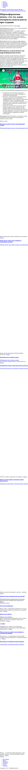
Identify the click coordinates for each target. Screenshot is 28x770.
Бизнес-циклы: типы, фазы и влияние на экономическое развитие (10, 241)
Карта (4, 7)
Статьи (4, 764)
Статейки (2, 623)
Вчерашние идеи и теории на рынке (9, 357)
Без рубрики (6, 759)
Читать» (2, 237)
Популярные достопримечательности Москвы (11, 9)
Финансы (5, 3)
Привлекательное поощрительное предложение (12, 596)
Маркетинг (5, 5)
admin (18, 25)
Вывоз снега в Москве (6, 614)
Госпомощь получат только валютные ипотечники (13, 10)
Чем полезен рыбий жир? (6, 605)
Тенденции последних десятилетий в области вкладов (14, 365)
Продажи (5, 4)
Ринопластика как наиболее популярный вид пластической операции (12, 632)
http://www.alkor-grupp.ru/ (19, 41)
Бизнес (4, 1)
